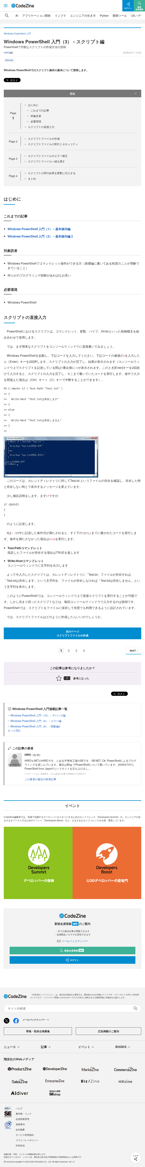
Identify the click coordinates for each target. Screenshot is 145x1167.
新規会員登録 (73, 950)
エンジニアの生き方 (83, 15)
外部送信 (20, 1145)
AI (16, 15)
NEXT (133, 650)
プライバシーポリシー (27, 1140)
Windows (9, 60)
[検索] (7, 15)
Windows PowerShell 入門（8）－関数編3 (35, 726)
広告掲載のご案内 (108, 1031)
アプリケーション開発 (36, 15)
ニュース (10, 1047)
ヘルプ (19, 1108)
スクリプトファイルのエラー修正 (48, 156)
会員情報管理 (22, 1118)
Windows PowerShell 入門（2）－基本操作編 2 (40, 236)
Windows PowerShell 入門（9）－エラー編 (35, 721)
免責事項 (20, 1124)
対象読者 (36, 116)
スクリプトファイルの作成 (44, 138)
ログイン (74, 960)
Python (104, 15)
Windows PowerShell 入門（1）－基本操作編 (39, 229)
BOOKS (120, 1047)
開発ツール (120, 15)
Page (13, 141)
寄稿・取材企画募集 (38, 1031)
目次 (72, 93)
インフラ (60, 15)
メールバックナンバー (75, 941)
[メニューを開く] (5, 5)
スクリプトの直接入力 (41, 127)
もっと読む (14, 730)
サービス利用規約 (25, 1134)
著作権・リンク (24, 1113)
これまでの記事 (40, 110)
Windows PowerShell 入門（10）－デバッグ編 (38, 715)
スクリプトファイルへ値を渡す (46, 161)
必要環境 (36, 121)
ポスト (13, 80)
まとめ (32, 178)
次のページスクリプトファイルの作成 (72, 633)
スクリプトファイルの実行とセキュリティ (53, 144)
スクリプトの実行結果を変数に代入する (52, 173)
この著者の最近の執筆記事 (40, 779)
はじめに (33, 105)
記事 (44, 1047)
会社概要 (20, 1129)
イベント (84, 1047)
